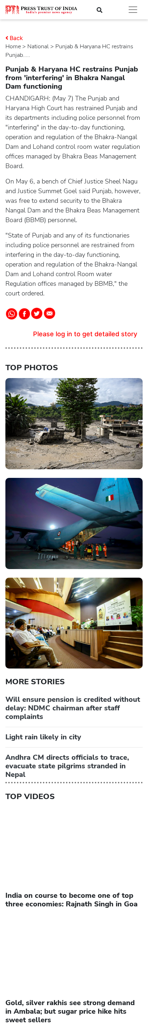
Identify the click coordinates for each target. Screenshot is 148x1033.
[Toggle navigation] (133, 9)
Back (16, 37)
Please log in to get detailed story (85, 334)
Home (13, 46)
